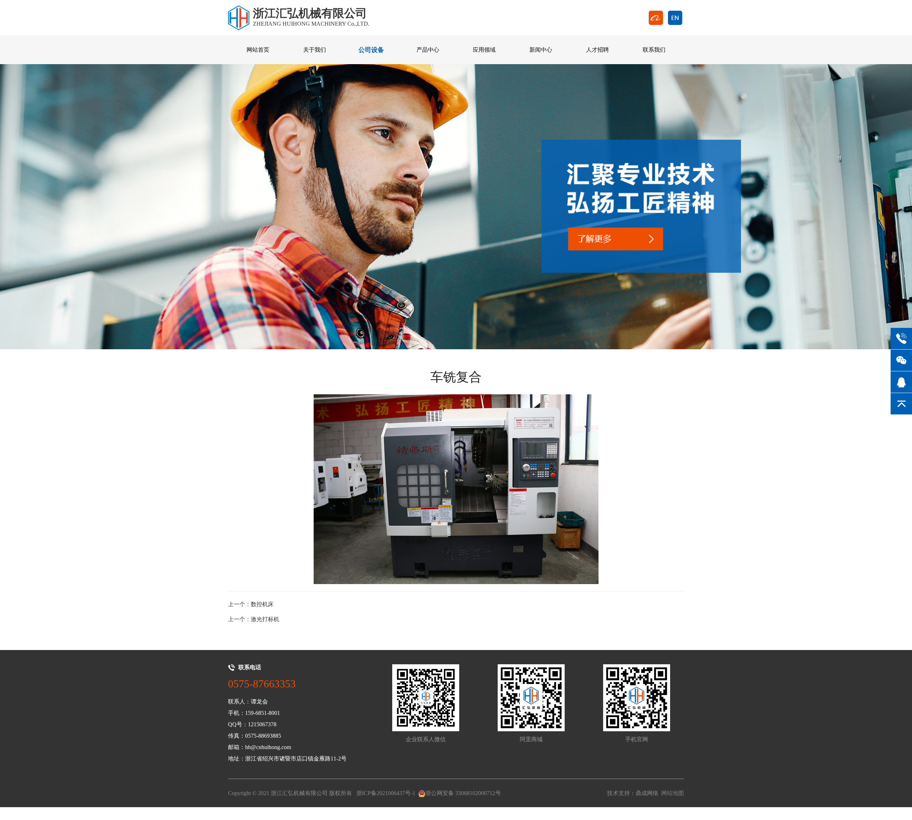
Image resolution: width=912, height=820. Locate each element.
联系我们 (654, 50)
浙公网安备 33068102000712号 (463, 793)
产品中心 (427, 50)
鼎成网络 (647, 793)
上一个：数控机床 (251, 604)
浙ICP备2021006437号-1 (385, 793)
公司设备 (371, 49)
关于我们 (314, 50)
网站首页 (258, 50)
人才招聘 (597, 50)
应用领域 (484, 50)
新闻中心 (540, 50)
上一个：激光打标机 (253, 619)
